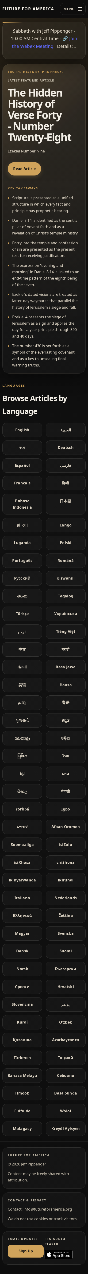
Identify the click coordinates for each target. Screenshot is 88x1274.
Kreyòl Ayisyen (65, 1128)
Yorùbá (22, 809)
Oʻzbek (65, 1022)
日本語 (65, 500)
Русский (22, 578)
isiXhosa (22, 862)
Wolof (65, 1111)
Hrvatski (65, 986)
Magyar (22, 933)
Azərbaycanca (65, 1039)
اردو (22, 631)
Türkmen (22, 1057)
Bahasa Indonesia (22, 504)
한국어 (22, 525)
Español (22, 465)
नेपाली (65, 791)
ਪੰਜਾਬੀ (22, 667)
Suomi (66, 951)
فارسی (65, 465)
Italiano (22, 897)
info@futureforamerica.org (47, 1209)
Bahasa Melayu (22, 1075)
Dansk (22, 951)
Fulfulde (22, 1111)
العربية (66, 429)
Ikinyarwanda (22, 880)
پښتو (65, 1004)
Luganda (22, 542)
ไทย (65, 755)
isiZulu (65, 844)
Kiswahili (66, 578)
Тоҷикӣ (65, 1057)
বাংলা (22, 447)
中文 (22, 649)
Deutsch (66, 447)
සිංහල (22, 791)
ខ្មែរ (22, 773)
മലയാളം (22, 738)
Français (22, 483)
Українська (65, 613)
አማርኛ (22, 826)
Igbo (65, 809)
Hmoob (22, 1093)
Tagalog (65, 596)
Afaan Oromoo (65, 826)
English (22, 429)
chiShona (66, 862)
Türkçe (22, 613)
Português (22, 560)
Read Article (24, 168)
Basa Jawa (66, 667)
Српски (22, 986)
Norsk (22, 968)
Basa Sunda (65, 1093)
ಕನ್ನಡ (66, 720)
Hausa (66, 684)
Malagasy (22, 1128)
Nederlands (65, 897)
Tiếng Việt (65, 631)
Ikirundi (66, 880)
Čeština (65, 915)
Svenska (66, 933)
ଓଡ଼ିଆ (65, 738)
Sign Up (26, 1251)
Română (65, 560)
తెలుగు (22, 596)
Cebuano (65, 1075)
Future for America (28, 9)
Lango (66, 525)
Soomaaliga (22, 844)
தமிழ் (22, 702)
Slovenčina (22, 1004)
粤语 (66, 702)
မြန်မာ (22, 755)
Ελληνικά (22, 915)
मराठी (65, 649)
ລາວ (65, 773)
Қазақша (22, 1039)
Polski (66, 542)
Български (66, 968)
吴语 (22, 684)
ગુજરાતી (22, 720)
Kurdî (22, 1022)
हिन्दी (65, 483)
